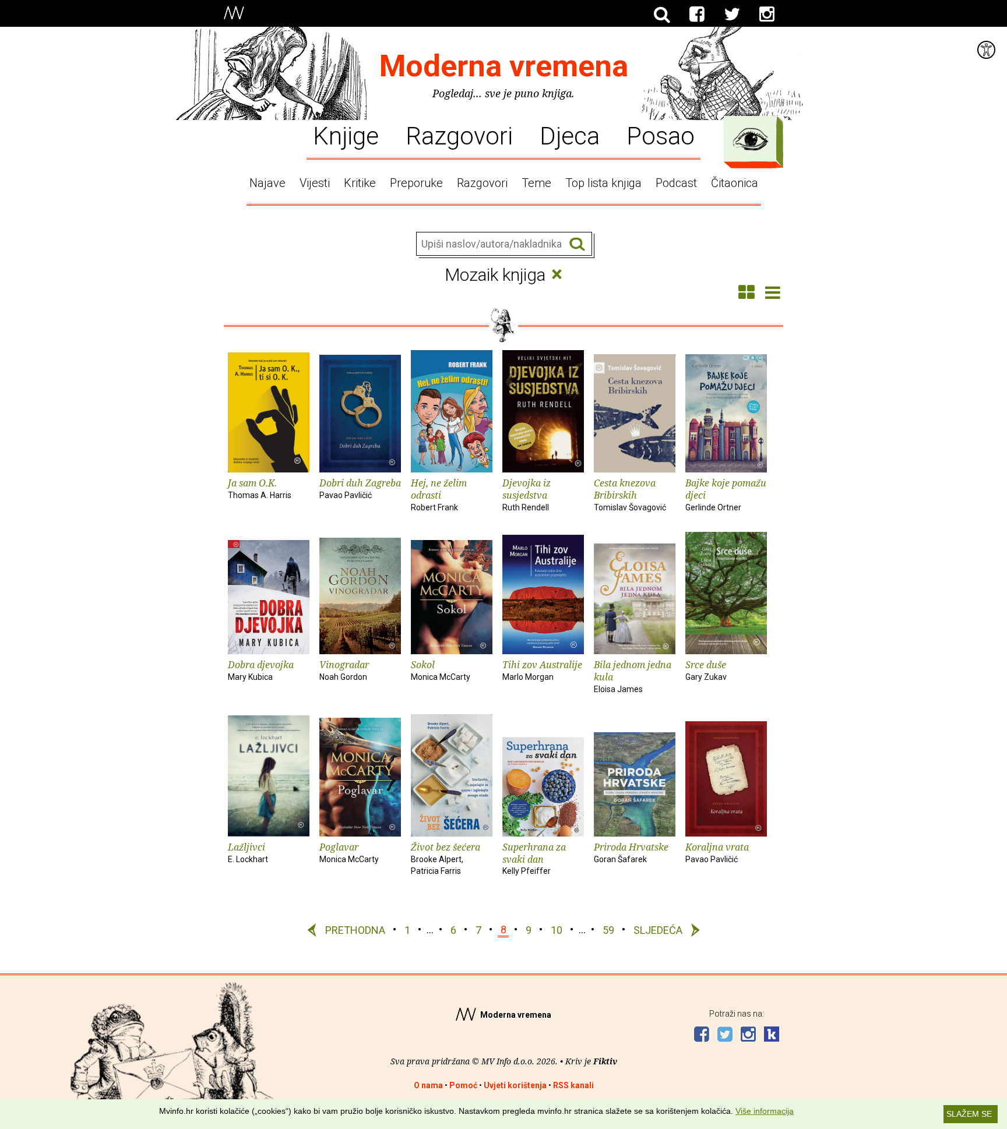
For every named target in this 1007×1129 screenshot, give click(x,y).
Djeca (570, 135)
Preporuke (416, 183)
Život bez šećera (445, 858)
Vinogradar (344, 670)
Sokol (440, 670)
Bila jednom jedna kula (632, 676)
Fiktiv (605, 1061)
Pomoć (463, 1085)
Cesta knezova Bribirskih (630, 494)
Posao (660, 135)
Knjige (346, 135)
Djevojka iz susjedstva (526, 494)
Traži (577, 244)
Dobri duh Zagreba (360, 488)
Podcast (676, 183)
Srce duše (706, 670)
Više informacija (764, 1111)
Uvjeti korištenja (515, 1085)
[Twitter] (732, 14)
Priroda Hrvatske (631, 852)
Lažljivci (248, 852)
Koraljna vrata (717, 852)
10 (556, 929)
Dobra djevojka (261, 670)
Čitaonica (734, 183)
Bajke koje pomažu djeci (725, 494)
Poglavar (349, 852)
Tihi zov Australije (542, 670)
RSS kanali (573, 1085)
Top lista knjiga (603, 183)
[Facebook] (697, 14)
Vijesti (315, 183)
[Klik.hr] (771, 1035)
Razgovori (459, 135)
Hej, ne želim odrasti (439, 494)
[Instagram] (767, 14)
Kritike (360, 183)
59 (608, 929)
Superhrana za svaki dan (534, 858)
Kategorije (750, 139)
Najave (267, 183)
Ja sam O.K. (259, 488)
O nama (428, 1085)
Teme (536, 183)
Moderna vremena (503, 66)
